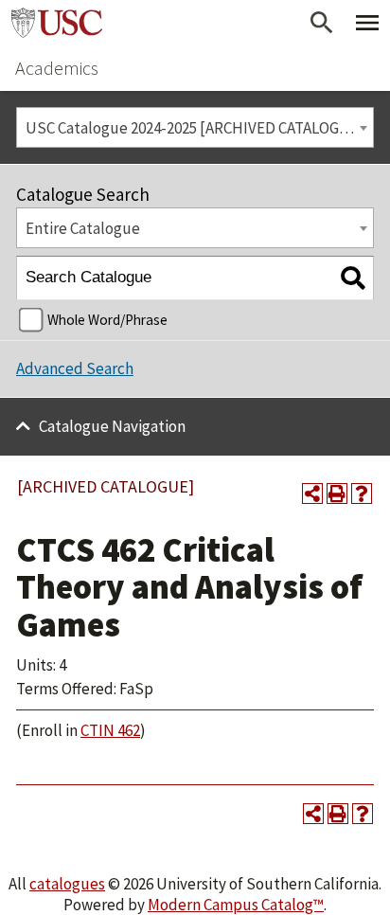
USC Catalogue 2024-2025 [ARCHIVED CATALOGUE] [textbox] (195, 127)
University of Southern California (56, 23)
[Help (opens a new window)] (361, 493)
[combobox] (195, 127)
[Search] (352, 278)
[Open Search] (322, 22)
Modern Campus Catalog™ (236, 904)
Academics (56, 68)
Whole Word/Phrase (107, 320)
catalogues (67, 883)
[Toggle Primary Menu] (367, 22)
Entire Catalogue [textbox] (83, 228)
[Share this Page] (312, 493)
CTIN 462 (110, 730)
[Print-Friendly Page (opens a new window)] (337, 493)
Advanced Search (74, 368)
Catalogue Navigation (112, 426)
